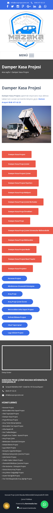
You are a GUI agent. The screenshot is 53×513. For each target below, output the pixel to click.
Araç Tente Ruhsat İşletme (11, 423)
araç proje (12, 294)
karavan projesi (14, 278)
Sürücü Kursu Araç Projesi (11, 469)
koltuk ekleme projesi (17, 317)
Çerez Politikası (26, 499)
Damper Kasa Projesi (10, 417)
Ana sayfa (6, 72)
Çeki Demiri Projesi (9, 457)
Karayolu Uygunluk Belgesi (11, 451)
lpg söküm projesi (15, 333)
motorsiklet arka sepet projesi (21, 309)
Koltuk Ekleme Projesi (10, 445)
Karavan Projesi (8, 408)
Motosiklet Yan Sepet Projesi (12, 426)
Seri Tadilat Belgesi (9, 432)
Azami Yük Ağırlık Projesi (11, 476)
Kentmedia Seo (31, 504)
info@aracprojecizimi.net (20, 3)
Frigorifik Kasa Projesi (10, 420)
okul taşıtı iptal (14, 325)
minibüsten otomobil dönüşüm (21, 286)
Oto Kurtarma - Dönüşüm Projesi (14, 466)
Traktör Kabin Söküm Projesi (12, 460)
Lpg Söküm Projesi (9, 448)
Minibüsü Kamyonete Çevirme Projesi (15, 454)
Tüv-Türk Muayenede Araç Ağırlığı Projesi (17, 479)
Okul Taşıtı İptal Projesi (10, 414)
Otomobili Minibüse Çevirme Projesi (15, 463)
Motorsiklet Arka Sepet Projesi (13, 411)
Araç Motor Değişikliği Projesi (13, 473)
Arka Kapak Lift (7, 429)
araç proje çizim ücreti (17, 302)
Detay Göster (6, 372)
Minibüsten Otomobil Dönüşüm (13, 442)
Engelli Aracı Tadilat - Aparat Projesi (15, 435)
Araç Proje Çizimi (8, 438)
